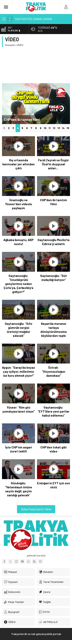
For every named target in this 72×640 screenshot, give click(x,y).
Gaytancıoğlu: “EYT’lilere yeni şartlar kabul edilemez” (53, 411)
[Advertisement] (36, 65)
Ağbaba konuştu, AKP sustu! (25, 119)
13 (58, 128)
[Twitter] (10, 561)
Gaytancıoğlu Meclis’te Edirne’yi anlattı (54, 242)
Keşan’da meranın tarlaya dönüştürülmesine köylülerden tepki (53, 329)
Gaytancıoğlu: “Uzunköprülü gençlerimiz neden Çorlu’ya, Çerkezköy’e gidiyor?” (18, 284)
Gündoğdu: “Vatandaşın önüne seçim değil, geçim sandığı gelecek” (18, 489)
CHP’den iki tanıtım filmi (53, 202)
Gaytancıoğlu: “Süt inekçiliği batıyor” (53, 278)
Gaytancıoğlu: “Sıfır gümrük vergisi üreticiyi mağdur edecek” (18, 329)
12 (54, 128)
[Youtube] (22, 561)
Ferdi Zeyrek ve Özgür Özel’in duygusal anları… (53, 164)
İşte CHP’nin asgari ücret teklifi (18, 449)
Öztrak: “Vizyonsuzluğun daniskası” (53, 371)
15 (68, 128)
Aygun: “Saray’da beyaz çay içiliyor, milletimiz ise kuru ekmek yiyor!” (18, 371)
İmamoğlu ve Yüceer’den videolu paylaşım (18, 204)
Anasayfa (10, 44)
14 (63, 128)
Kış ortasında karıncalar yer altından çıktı (18, 164)
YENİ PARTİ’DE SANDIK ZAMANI (33, 19)
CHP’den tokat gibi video (53, 449)
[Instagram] (16, 561)
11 (50, 128)
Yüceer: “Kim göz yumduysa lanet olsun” (18, 409)
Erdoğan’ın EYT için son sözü (53, 485)
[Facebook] (4, 561)
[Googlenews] (40, 561)
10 (45, 128)
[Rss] (34, 561)
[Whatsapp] (28, 561)
